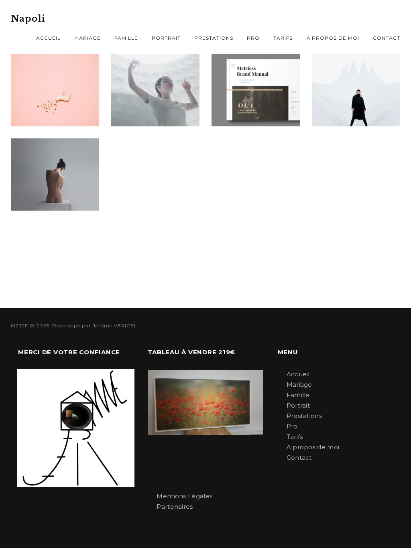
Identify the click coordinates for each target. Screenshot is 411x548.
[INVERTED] (356, 90)
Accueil (48, 38)
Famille (126, 38)
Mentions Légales (184, 496)
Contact (386, 38)
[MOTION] (55, 174)
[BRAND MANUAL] (256, 90)
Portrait (166, 38)
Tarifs (283, 38)
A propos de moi (333, 38)
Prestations (213, 38)
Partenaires (175, 506)
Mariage (87, 38)
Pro (253, 38)
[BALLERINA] (155, 90)
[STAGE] (55, 90)
